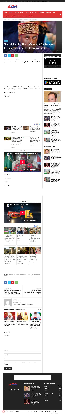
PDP (5, 275)
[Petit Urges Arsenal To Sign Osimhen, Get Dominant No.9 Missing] (47, 118)
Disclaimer (36, 1)
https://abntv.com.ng (17, 302)
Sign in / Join (5, 1)
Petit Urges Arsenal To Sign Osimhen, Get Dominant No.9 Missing (56, 118)
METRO (10, 12)
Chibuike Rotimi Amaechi (15, 274)
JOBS (54, 12)
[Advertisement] (42, 6)
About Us (11, 1)
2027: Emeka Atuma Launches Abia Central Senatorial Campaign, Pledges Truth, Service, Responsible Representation (35, 325)
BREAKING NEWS (48, 393)
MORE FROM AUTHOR (20, 309)
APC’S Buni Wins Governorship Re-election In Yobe (32, 292)
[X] (9, 55)
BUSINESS (7, 16)
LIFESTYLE (47, 12)
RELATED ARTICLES (9, 309)
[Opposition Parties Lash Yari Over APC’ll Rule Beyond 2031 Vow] (22, 316)
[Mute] (57, 66)
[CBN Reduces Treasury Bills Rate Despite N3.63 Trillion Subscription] (47, 140)
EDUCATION (41, 12)
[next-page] (40, 309)
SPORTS (27, 12)
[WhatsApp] (16, 55)
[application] (52, 63)
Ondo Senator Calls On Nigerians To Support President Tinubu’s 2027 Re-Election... (55, 126)
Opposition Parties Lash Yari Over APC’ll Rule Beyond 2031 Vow (22, 323)
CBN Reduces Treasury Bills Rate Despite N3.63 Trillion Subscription (56, 139)
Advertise (23, 1)
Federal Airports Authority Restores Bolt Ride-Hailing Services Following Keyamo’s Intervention (55, 133)
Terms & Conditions (45, 1)
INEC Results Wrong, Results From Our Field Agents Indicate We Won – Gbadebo (12, 292)
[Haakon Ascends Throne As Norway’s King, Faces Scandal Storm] (52, 96)
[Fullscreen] (59, 66)
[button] (60, 14)
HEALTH (34, 12)
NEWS (45, 386)
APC (8, 274)
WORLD (23, 16)
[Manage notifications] (3, 411)
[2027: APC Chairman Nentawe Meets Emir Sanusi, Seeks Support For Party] (9, 316)
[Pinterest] (12, 55)
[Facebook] (5, 55)
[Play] (46, 66)
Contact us (17, 1)
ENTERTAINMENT (15, 16)
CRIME (21, 12)
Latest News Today (35, 274)
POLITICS (17, 12)
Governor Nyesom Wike (26, 274)
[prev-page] (38, 309)
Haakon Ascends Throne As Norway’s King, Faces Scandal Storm (52, 105)
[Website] (15, 390)
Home (6, 12)
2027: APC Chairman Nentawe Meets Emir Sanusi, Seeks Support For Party (9, 323)
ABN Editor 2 (8, 51)
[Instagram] (8, 390)
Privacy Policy (30, 1)
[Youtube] (18, 390)
